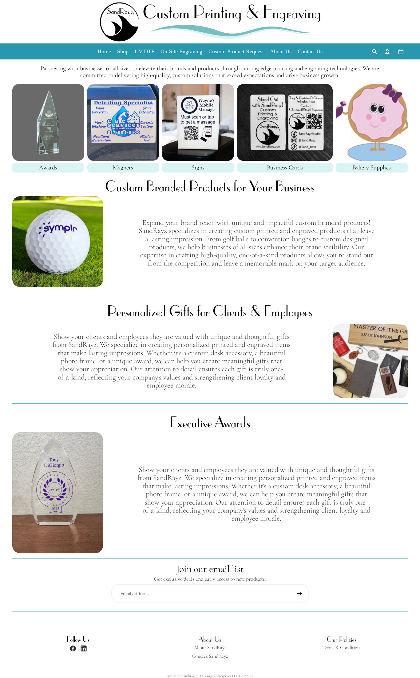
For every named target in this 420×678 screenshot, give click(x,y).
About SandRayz (210, 648)
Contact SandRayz (210, 656)
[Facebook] (73, 648)
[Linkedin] (83, 648)
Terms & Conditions (342, 648)
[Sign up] (299, 593)
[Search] (374, 51)
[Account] (387, 51)
